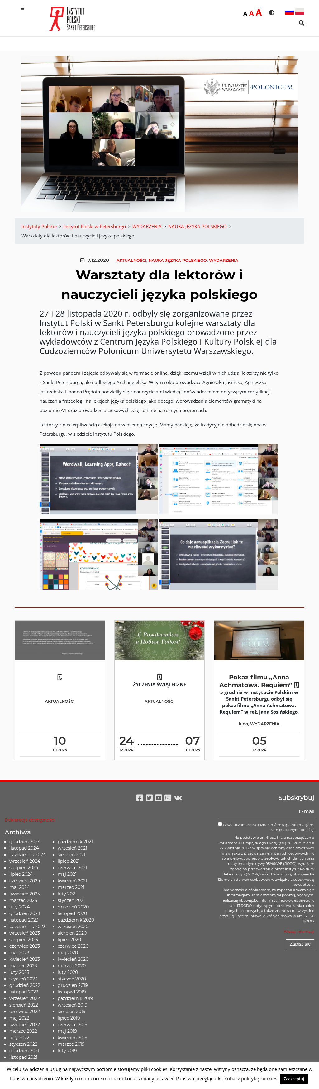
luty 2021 (67, 894)
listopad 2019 (72, 992)
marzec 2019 (71, 1044)
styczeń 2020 (72, 979)
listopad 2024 (24, 848)
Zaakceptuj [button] (294, 1079)
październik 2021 (75, 841)
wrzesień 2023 (24, 933)
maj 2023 (19, 952)
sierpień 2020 (72, 933)
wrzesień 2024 (24, 861)
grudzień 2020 (73, 907)
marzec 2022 (23, 1031)
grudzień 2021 (24, 1051)
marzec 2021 (71, 887)
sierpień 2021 (71, 854)
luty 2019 (67, 1051)
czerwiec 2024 (24, 881)
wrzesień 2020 (73, 926)
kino (243, 723)
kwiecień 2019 (73, 1037)
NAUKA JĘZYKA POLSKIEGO (178, 260)
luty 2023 (19, 972)
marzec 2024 (23, 900)
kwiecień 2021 (72, 881)
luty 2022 (19, 1037)
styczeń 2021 (71, 900)
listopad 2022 (23, 992)
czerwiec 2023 (24, 946)
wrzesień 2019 (73, 1005)
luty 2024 (19, 907)
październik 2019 (75, 998)
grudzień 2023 (24, 913)
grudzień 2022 (24, 985)
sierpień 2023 (23, 939)
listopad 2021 (23, 1057)
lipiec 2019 (69, 1018)
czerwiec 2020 (73, 946)
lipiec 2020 (69, 939)
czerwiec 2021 (72, 868)
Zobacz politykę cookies (250, 1078)
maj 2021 (67, 874)
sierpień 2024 (23, 868)
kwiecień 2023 (24, 959)
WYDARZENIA (223, 260)
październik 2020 (76, 920)
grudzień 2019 (73, 985)
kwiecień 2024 (24, 894)
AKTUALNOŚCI (131, 260)
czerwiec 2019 (73, 1024)
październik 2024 (27, 854)
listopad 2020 (72, 913)
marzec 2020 (72, 966)
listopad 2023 (23, 920)
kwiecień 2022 (24, 1024)
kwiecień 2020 (73, 959)
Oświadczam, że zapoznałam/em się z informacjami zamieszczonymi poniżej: (268, 827)
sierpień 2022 (23, 1005)
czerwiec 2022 (24, 1011)
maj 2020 (68, 952)
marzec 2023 (23, 966)
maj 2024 (19, 887)
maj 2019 (67, 1031)
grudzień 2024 (24, 841)
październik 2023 (27, 926)
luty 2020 (68, 972)
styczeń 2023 (23, 979)
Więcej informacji (299, 931)
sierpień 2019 (72, 1011)
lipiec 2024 (21, 874)
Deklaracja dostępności (30, 820)
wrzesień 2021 (72, 848)
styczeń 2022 (23, 1044)
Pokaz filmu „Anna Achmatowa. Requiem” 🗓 (259, 681)
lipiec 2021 (69, 861)
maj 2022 (19, 1018)
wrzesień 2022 (24, 998)
